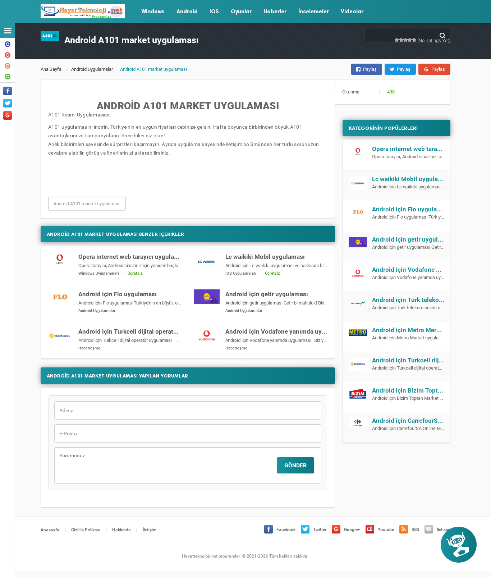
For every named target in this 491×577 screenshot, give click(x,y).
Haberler (274, 11)
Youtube (386, 529)
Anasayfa (50, 530)
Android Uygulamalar (92, 69)
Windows (153, 11)
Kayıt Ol (7, 65)
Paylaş (370, 69)
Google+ (352, 529)
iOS (214, 11)
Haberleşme (89, 348)
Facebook (285, 529)
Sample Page (7, 76)
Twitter (319, 529)
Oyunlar (241, 11)
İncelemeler (313, 11)
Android (187, 11)
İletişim (7, 54)
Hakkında (7, 43)
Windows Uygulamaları (98, 273)
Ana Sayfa (51, 69)
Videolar (352, 11)
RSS (415, 529)
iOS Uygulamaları (240, 273)
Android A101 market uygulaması (87, 203)
